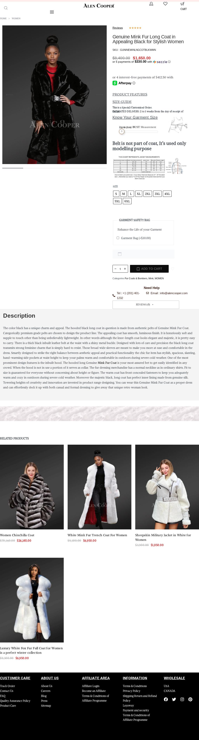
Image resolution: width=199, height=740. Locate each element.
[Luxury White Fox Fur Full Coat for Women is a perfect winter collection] (32, 600)
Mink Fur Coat (107, 363)
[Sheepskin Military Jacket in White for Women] (167, 487)
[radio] (116, 194)
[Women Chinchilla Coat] (32, 487)
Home (3, 18)
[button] (142, 62)
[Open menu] (52, 12)
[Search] (6, 8)
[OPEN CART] (183, 4)
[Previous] (9, 94)
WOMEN (16, 18)
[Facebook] (166, 699)
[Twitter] (174, 699)
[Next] (99, 94)
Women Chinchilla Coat (17, 535)
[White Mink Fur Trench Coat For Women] (99, 487)
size (115, 186)
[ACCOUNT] (151, 4)
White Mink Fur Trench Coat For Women (97, 535)
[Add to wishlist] (173, 269)
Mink (151, 278)
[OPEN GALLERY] (54, 94)
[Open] (165, 3)
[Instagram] (182, 699)
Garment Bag (136, 238)
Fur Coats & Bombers (136, 278)
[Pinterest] (190, 699)
